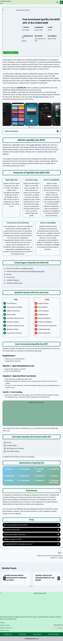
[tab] (30, 127)
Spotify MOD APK (35, 145)
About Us (22, 634)
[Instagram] (56, 628)
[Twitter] (54, 628)
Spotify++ (3, 622)
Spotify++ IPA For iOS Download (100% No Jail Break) (44, 577)
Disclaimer (37, 634)
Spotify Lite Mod (4, 625)
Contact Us (8, 634)
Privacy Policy (54, 634)
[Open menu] (61, 2)
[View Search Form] (57, 2)
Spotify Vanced (4, 630)
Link (8, 430)
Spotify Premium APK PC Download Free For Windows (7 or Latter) (50, 555)
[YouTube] (59, 628)
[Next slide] (59, 114)
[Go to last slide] (4, 114)
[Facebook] (51, 628)
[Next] (58, 578)
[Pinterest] (62, 628)
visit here (32, 457)
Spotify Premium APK (41, 97)
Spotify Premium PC (6, 628)
